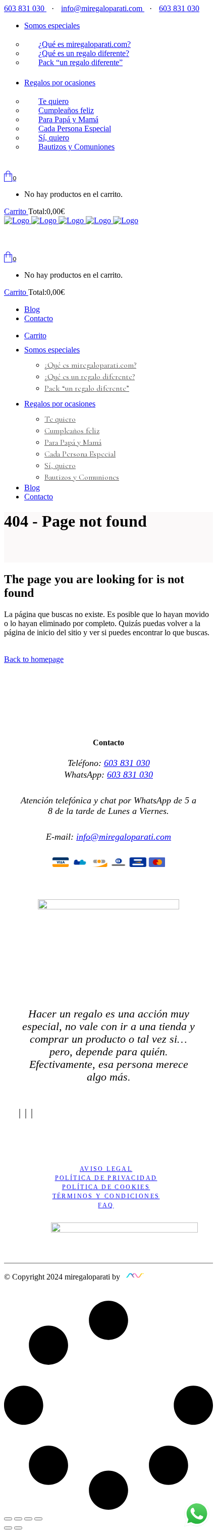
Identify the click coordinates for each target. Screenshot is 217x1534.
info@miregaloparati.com (102, 8)
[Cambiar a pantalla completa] (28, 1518)
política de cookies (106, 1187)
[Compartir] (18, 1518)
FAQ (106, 1205)
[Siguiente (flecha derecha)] (18, 1527)
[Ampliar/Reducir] (38, 1518)
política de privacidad (106, 1178)
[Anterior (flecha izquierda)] (8, 1527)
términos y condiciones (106, 1196)
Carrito (16, 211)
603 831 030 (25, 8)
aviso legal (106, 1168)
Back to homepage (34, 659)
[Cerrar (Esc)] (8, 1518)
